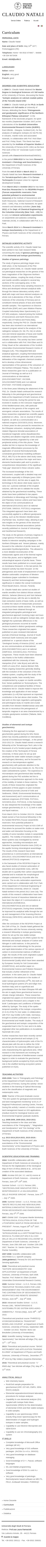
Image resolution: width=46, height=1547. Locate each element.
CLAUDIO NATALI (23, 14)
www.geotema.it (9, 1260)
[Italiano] (41, 25)
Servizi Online (16, 20)
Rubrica (27, 20)
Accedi (35, 20)
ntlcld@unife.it (14, 59)
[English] (38, 25)
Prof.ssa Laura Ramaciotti (20, 1529)
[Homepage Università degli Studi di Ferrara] (23, 6)
